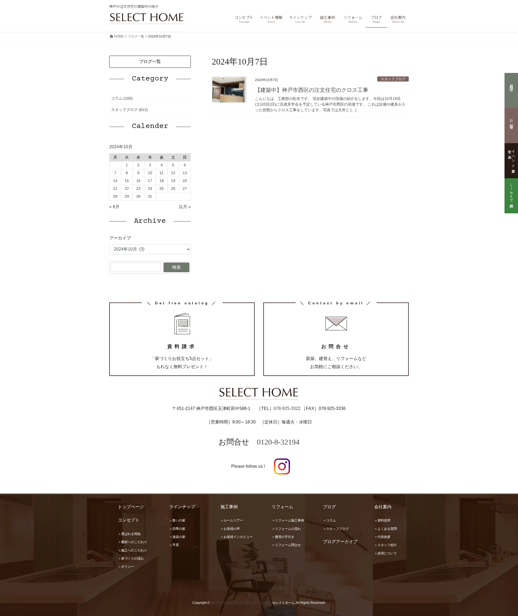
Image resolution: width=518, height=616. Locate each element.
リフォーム (282, 506)
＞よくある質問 (385, 529)
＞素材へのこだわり (132, 542)
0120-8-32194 (278, 442)
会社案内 (382, 506)
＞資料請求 (382, 520)
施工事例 (229, 506)
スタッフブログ (393, 79)
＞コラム (329, 520)
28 (115, 196)
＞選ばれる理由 (129, 534)
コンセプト (128, 520)
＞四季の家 (177, 529)
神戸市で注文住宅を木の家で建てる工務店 (241, 603)
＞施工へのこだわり (132, 550)
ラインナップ (182, 506)
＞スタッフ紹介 (385, 545)
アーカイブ (120, 238)
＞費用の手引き (283, 537)
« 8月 (114, 206)
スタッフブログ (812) (129, 109)
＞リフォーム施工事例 (288, 520)
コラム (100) (122, 98)
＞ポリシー (126, 566)
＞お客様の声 (230, 529)
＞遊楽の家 (177, 537)
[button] (150, 62)
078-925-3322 (287, 408)
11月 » (185, 206)
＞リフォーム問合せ (286, 545)
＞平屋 (174, 545)
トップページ (131, 506)
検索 (176, 267)
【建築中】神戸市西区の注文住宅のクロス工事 (311, 90)
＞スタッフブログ (336, 529)
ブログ (329, 506)
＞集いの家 (177, 520)
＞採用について (385, 553)
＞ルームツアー (231, 520)
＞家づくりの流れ (131, 558)
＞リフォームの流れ (286, 529)
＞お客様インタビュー (236, 537)
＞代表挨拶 (382, 537)
